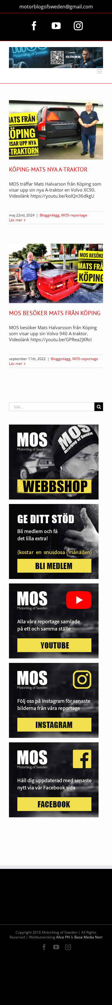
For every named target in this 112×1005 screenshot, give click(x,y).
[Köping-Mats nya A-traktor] (56, 130)
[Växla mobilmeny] (100, 71)
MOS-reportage (74, 215)
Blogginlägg (49, 215)
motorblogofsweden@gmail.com (56, 6)
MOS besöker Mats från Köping (54, 313)
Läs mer (15, 220)
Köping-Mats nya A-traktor (48, 169)
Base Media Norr (88, 937)
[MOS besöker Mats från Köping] (56, 273)
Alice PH (63, 937)
